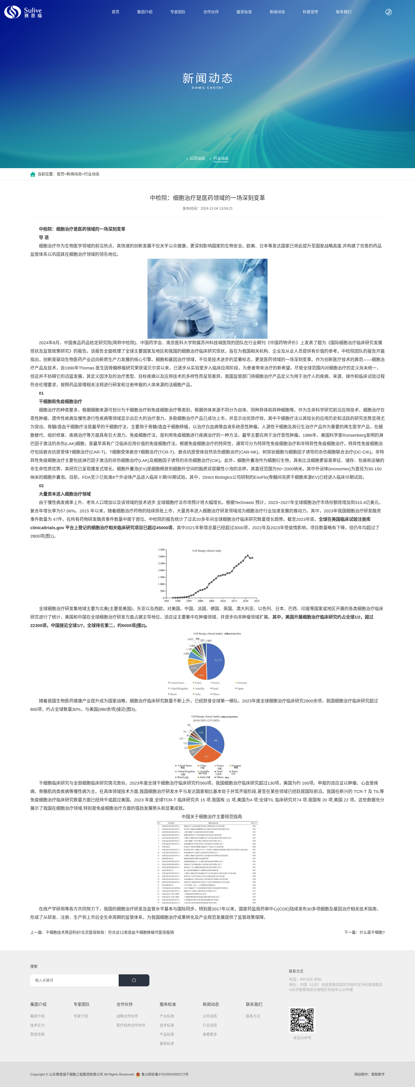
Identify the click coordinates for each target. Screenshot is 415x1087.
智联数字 (378, 1074)
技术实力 (37, 1025)
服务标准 (244, 12)
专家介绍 (80, 1016)
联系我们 (343, 12)
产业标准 (167, 1016)
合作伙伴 (211, 12)
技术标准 (167, 1025)
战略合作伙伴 (127, 1016)
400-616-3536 (310, 979)
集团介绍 (145, 12)
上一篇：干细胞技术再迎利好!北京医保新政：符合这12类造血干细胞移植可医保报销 (102, 932)
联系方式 (253, 1016)
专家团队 (178, 12)
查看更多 (210, 1034)
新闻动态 (277, 12)
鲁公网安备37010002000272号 (164, 1074)
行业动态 (221, 158)
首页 (115, 12)
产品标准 (167, 1034)
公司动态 (197, 158)
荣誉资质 (37, 1034)
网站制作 (361, 1074)
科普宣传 (310, 12)
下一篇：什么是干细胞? (364, 932)
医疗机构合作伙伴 (130, 1025)
